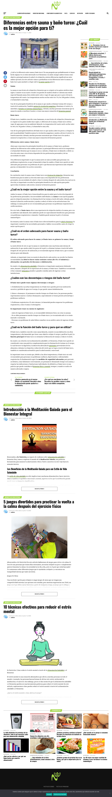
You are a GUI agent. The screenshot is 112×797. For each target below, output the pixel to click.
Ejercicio (72, 13)
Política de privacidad (62, 786)
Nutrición (80, 13)
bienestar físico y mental (41, 366)
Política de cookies (48, 786)
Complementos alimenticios (54, 13)
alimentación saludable (28, 266)
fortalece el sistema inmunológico (30, 109)
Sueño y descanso (90, 13)
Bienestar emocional (38, 13)
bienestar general (65, 111)
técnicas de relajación (54, 175)
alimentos (25, 271)
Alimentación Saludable (55, 670)
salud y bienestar (67, 222)
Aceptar (49, 794)
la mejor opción (44, 82)
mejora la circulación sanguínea (45, 106)
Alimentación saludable (23, 13)
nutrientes (52, 346)
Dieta (65, 13)
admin (13, 34)
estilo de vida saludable (17, 476)
